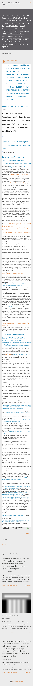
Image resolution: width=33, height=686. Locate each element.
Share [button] (27, 533)
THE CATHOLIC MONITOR (15, 106)
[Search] (26, 3)
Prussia (9, 168)
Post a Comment (6, 544)
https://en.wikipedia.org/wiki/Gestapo (19, 174)
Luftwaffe (21, 165)
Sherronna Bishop (14, 295)
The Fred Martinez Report (11, 4)
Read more (28, 585)
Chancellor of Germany (19, 163)
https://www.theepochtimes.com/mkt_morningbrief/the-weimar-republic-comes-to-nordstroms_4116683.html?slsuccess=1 (16, 323)
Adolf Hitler (7, 163)
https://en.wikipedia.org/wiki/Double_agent (17, 182)
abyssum (10, 102)
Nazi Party (11, 166)
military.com (8, 354)
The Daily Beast (12, 306)
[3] (11, 167)
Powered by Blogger (17, 681)
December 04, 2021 (7, 134)
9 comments (10, 632)
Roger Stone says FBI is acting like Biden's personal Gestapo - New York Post (16, 145)
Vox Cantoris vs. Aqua (10, 615)
